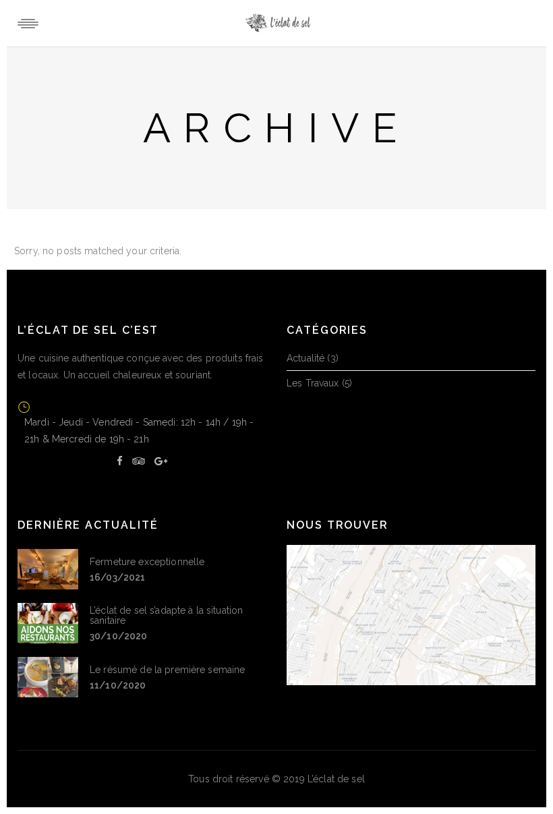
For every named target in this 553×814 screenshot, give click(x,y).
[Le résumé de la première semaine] (48, 677)
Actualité (305, 358)
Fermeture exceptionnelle (147, 561)
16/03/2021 (117, 577)
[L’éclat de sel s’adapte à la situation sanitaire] (48, 623)
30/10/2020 (118, 636)
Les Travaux (313, 383)
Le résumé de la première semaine (167, 669)
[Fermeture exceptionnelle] (48, 569)
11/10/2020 (118, 685)
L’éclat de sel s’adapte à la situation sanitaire (166, 615)
